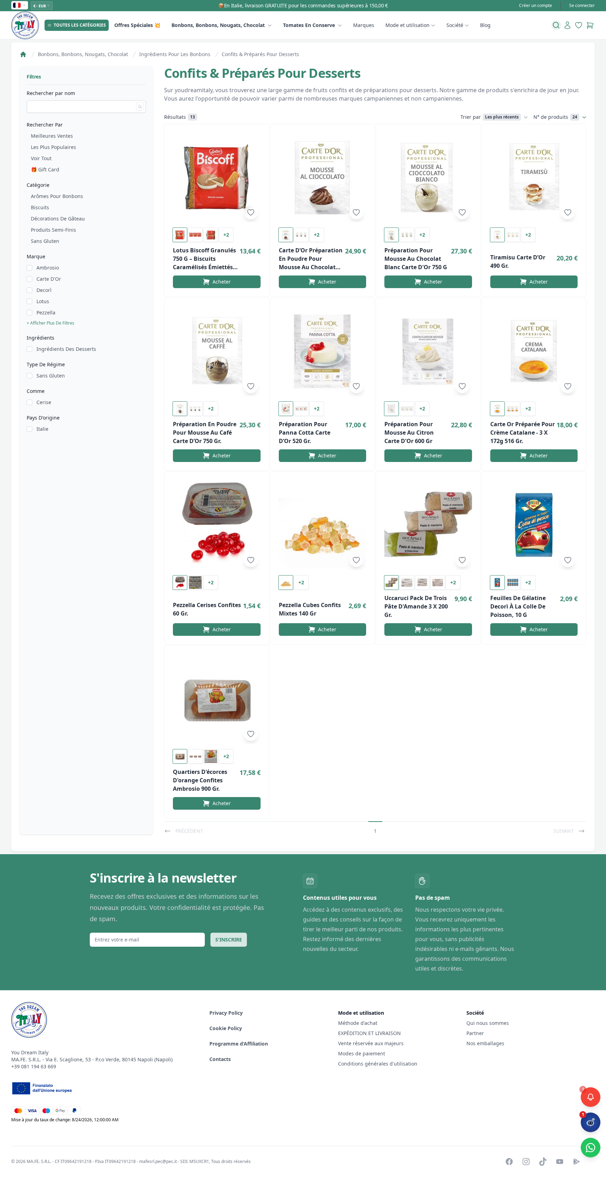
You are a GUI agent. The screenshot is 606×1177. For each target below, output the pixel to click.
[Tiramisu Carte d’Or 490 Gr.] (534, 177)
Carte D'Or (48, 278)
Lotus (42, 301)
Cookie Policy (225, 1028)
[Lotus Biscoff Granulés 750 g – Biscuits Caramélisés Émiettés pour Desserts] (217, 177)
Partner (475, 1033)
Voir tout (41, 158)
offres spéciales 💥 (137, 25)
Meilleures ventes (52, 135)
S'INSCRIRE (228, 939)
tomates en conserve (309, 25)
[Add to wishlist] (251, 212)
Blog (485, 25)
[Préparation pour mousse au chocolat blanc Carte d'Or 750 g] (428, 177)
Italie (42, 429)
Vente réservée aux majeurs (371, 1043)
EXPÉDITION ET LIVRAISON (370, 1033)
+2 (226, 234)
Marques (363, 25)
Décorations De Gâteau (58, 218)
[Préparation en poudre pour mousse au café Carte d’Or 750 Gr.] (217, 351)
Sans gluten (45, 241)
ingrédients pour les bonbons (174, 54)
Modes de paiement (361, 1053)
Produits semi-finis (53, 229)
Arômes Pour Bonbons (57, 196)
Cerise (43, 402)
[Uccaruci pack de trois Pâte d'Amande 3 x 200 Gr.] (428, 525)
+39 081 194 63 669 (33, 1066)
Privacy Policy (226, 1012)
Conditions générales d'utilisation (377, 1063)
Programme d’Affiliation (238, 1043)
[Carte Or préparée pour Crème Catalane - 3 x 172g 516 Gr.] (534, 351)
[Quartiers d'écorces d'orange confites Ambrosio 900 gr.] (217, 699)
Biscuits (40, 207)
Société (454, 25)
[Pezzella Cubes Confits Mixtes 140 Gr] (322, 525)
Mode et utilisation (407, 25)
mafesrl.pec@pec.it (158, 1161)
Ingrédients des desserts (66, 349)
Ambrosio (47, 267)
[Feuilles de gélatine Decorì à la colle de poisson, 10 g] (534, 525)
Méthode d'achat (357, 1023)
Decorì (44, 290)
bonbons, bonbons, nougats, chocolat (218, 25)
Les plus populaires (53, 147)
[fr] (19, 5)
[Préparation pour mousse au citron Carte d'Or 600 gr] (428, 351)
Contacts (220, 1059)
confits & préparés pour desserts (260, 54)
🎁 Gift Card (45, 169)
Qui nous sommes (487, 1023)
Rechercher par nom (51, 93)
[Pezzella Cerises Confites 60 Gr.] (217, 525)
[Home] (23, 54)
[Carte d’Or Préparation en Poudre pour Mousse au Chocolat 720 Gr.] (322, 177)
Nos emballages (485, 1043)
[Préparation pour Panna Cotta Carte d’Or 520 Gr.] (322, 351)
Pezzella (45, 312)
